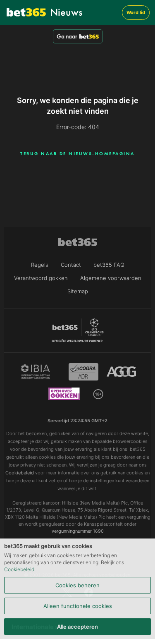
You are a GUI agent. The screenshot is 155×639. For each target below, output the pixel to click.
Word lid (135, 12)
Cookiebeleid (19, 569)
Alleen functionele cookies (77, 606)
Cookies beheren (77, 585)
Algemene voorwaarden (110, 278)
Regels (39, 264)
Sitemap (77, 291)
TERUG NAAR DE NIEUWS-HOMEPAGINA (77, 153)
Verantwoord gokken (41, 278)
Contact (71, 264)
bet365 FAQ (108, 264)
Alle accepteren (77, 626)
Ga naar (67, 36)
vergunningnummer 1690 (78, 531)
